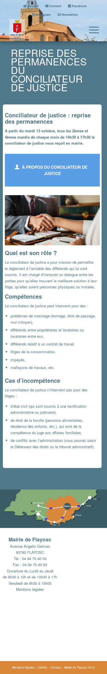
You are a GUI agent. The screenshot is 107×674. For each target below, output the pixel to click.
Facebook (79, 6)
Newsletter (69, 14)
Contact (55, 6)
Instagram (43, 14)
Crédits (42, 667)
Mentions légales (30, 589)
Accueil (33, 6)
